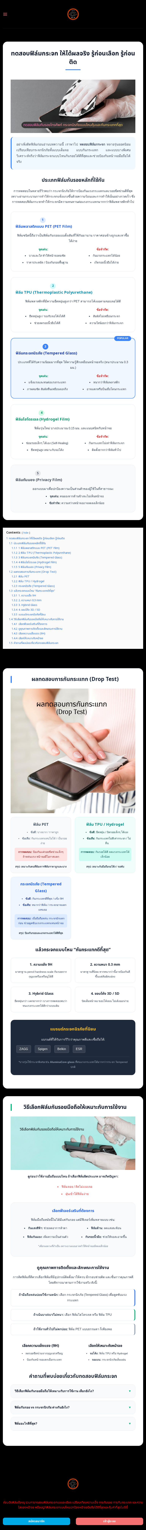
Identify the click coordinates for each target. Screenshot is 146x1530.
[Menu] (5, 14)
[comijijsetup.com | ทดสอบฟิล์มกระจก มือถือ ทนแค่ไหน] (73, 14)
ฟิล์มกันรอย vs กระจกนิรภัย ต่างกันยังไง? (73, 1407)
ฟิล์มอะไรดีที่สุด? (73, 1423)
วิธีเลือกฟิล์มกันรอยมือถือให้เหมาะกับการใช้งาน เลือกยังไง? (73, 1391)
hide (26, 533)
